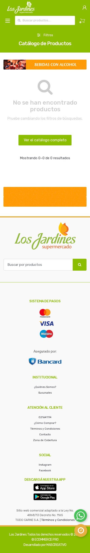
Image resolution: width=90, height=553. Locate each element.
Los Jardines (18, 534)
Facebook (45, 470)
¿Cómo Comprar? (45, 423)
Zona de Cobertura (45, 440)
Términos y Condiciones (45, 428)
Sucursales (45, 392)
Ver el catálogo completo (45, 140)
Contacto (45, 434)
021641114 (45, 417)
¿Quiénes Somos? (45, 387)
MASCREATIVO (56, 545)
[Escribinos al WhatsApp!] (80, 516)
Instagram (45, 464)
